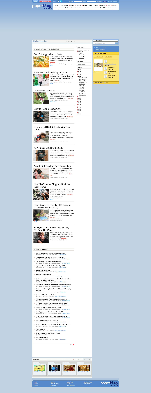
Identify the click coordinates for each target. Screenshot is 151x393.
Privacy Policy (54, 385)
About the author (99, 82)
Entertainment (64, 5)
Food (56, 7)
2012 (79, 110)
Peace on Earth (40, 329)
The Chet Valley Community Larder (46, 295)
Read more (52, 62)
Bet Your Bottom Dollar (43, 270)
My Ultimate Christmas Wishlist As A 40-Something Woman (53, 285)
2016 (79, 104)
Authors (70, 41)
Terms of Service (54, 383)
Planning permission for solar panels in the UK (49, 312)
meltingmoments (112, 71)
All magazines (87, 383)
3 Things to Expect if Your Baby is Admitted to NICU (51, 303)
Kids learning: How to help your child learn (48, 262)
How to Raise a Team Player (47, 108)
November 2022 (83, 79)
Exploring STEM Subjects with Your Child (52, 128)
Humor (96, 7)
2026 (79, 70)
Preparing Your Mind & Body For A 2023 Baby (50, 257)
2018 (79, 101)
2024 (79, 73)
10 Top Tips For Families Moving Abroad (48, 333)
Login (105, 1)
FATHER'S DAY (52, 371)
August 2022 (82, 84)
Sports (90, 5)
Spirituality (73, 7)
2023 (79, 74)
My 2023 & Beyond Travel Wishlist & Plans (48, 308)
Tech (108, 5)
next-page (89, 359)
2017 (79, 103)
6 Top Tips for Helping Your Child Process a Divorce (51, 316)
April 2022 (81, 90)
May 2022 (81, 88)
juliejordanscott (111, 67)
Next (73, 345)
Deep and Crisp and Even (43, 274)
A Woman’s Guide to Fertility (48, 147)
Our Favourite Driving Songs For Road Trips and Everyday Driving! (53, 289)
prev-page (85, 359)
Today (80, 53)
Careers (36, 385)
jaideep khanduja (112, 75)
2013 (79, 109)
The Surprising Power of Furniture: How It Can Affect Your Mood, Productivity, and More (53, 279)
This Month (81, 56)
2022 (79, 76)
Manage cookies (71, 385)
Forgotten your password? (113, 1)
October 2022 (82, 81)
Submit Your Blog (100, 49)
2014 (79, 107)
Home (35, 1)
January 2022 (82, 95)
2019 (79, 99)
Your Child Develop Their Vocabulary (52, 166)
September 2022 (83, 82)
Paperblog (42, 6)
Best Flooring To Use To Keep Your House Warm (50, 253)
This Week (81, 54)
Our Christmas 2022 (42, 338)
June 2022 (81, 87)
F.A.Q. (68, 383)
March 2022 (82, 92)
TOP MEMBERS (108, 57)
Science (114, 5)
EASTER (65, 371)
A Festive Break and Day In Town (50, 72)
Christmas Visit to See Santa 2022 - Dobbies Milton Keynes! (53, 325)
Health (85, 5)
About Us (53, 382)
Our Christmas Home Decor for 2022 (47, 320)
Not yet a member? (100, 47)
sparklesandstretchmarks (110, 64)
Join (107, 82)
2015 (79, 106)
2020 (79, 98)
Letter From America (44, 90)
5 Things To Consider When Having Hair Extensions (51, 299)
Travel (96, 5)
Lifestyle (79, 5)
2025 (79, 71)
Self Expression (81, 64)
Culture (56, 5)
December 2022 (83, 77)
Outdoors (89, 7)
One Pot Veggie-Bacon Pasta (48, 54)
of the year (81, 58)
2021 (79, 96)
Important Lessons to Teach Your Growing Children (51, 266)
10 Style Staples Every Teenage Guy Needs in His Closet (51, 229)
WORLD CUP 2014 (38, 371)
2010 (79, 114)
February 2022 (82, 93)
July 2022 (81, 85)
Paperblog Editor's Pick (83, 50)
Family (66, 7)
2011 (79, 112)
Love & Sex (103, 7)
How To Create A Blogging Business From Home (52, 185)
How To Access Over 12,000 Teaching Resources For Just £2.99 (52, 206)
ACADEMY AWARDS (83, 371)
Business (102, 5)
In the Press (70, 382)
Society (72, 5)
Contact (36, 383)
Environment (82, 7)
